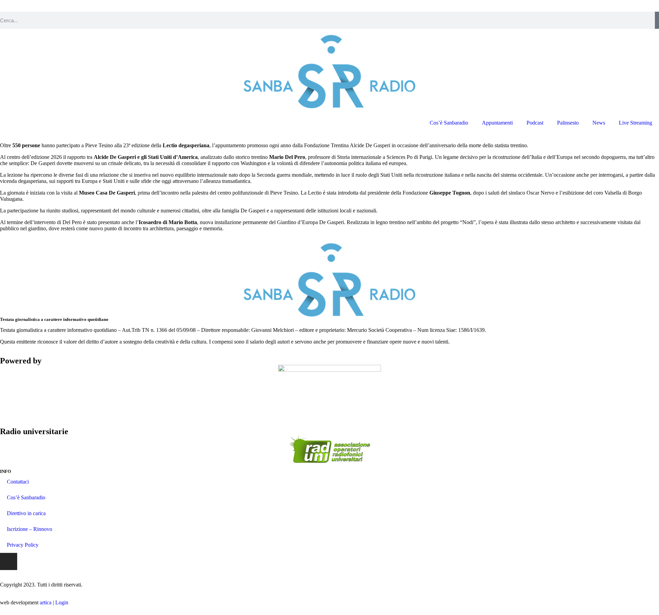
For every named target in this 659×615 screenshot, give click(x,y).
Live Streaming (635, 123)
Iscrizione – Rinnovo (29, 529)
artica (45, 602)
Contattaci (18, 482)
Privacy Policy (22, 545)
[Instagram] (8, 561)
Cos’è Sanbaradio (449, 123)
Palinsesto (568, 123)
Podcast (535, 123)
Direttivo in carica (26, 513)
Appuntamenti (497, 123)
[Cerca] (657, 20)
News (598, 123)
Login (61, 602)
